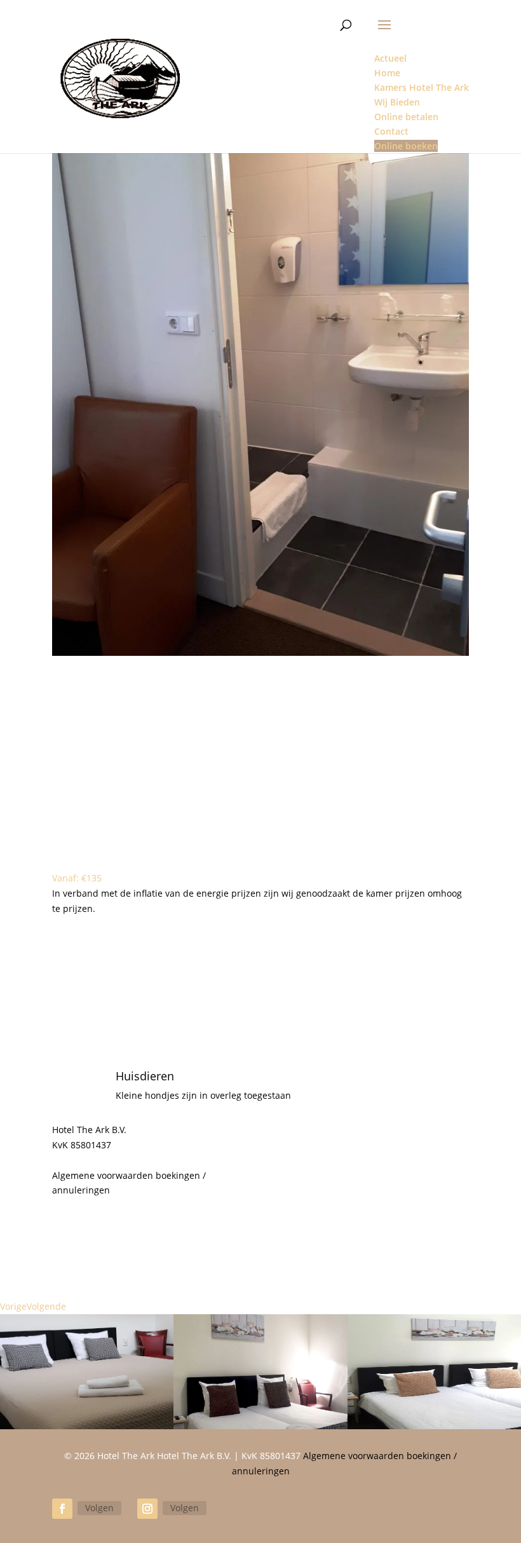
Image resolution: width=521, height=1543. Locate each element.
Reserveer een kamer (260, 1009)
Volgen (99, 1508)
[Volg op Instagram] (147, 1509)
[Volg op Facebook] (62, 1509)
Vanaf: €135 (77, 878)
